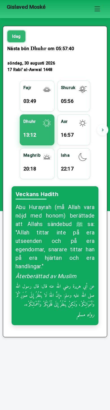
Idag (16, 36)
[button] (102, 130)
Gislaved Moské (26, 7)
